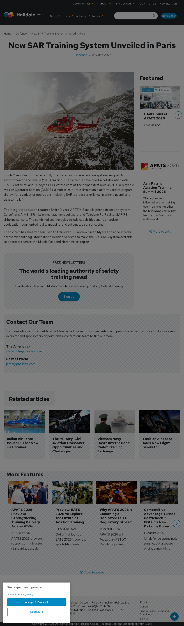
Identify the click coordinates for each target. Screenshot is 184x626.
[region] (36, 602)
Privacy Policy (25, 594)
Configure (36, 611)
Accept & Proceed (36, 602)
